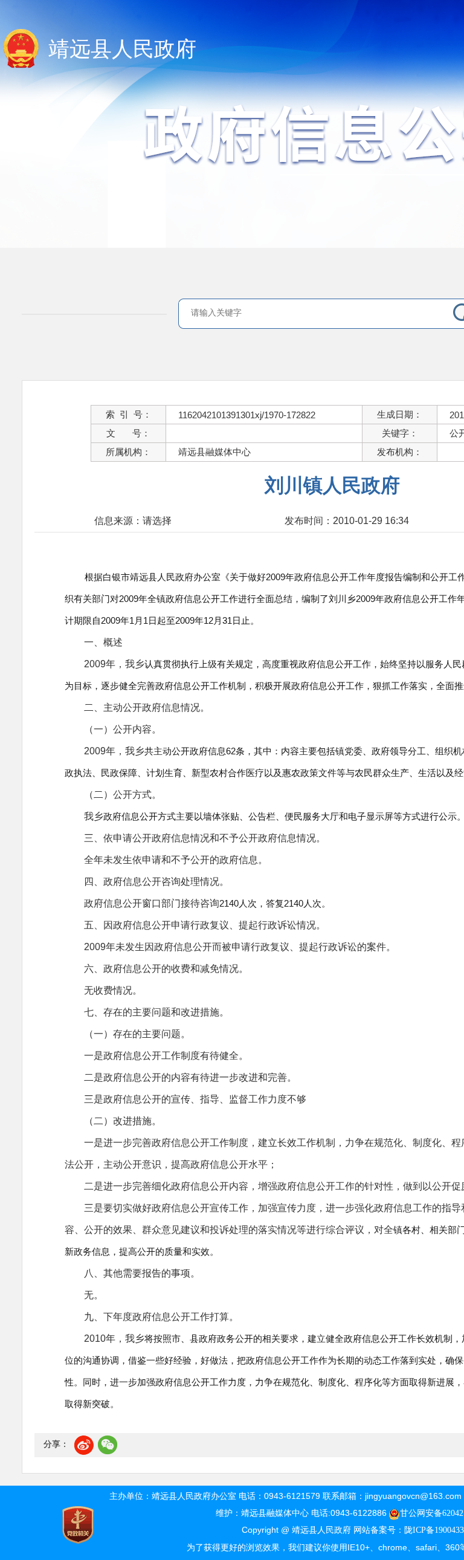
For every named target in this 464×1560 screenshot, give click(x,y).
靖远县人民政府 (122, 49)
